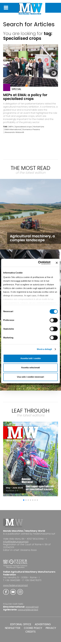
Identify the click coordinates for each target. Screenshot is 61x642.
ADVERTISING (43, 624)
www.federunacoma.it (15, 585)
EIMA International (13, 130)
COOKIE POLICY (33, 628)
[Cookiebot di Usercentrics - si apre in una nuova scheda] (38, 263)
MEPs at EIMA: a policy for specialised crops (25, 97)
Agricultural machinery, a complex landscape (32, 238)
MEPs (11, 127)
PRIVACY (51, 628)
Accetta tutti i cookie (30, 358)
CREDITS (30, 631)
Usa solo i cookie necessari (30, 377)
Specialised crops (23, 127)
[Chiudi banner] (57, 263)
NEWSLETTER (12, 628)
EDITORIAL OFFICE (20, 624)
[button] (23, 500)
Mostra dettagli (44, 349)
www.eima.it (32, 606)
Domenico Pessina (31, 130)
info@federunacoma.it (16, 541)
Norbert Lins (38, 127)
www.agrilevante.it (28, 609)
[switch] (54, 320)
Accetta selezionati (30, 367)
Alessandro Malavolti (14, 132)
